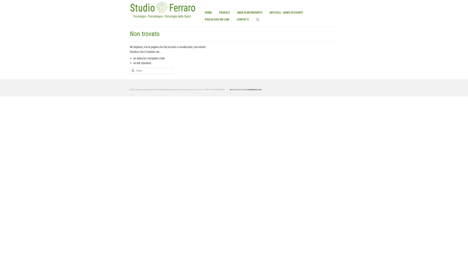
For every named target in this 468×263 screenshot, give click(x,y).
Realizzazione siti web (246, 90)
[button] (257, 20)
